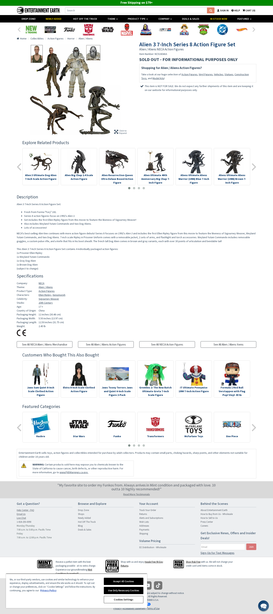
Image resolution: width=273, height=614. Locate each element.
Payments (144, 529)
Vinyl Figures (206, 74)
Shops (81, 514)
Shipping (143, 533)
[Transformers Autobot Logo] (88, 29)
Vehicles (218, 74)
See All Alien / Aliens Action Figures (106, 344)
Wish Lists (144, 521)
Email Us (21, 514)
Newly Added (53, 18)
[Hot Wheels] (241, 29)
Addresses (144, 525)
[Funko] (69, 29)
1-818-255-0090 (24, 521)
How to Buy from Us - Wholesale (217, 514)
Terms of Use (153, 608)
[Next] (254, 29)
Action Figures (189, 74)
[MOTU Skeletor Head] (146, 29)
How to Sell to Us (209, 518)
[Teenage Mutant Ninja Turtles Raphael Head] (203, 29)
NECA (41, 283)
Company (164, 18)
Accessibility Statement (134, 608)
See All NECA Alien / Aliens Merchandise (44, 344)
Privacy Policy (48, 590)
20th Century (46, 302)
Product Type (137, 18)
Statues (229, 74)
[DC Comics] (222, 29)
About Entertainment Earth (214, 510)
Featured (243, 18)
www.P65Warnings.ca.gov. (74, 472)
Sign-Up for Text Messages (217, 553)
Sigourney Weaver (49, 298)
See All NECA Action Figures (167, 344)
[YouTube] (147, 585)
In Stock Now (218, 18)
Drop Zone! (29, 18)
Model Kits (158, 78)
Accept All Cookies (123, 581)
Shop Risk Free (193, 561)
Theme (112, 18)
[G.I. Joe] (165, 29)
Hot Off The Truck (85, 18)
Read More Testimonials (136, 494)
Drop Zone (83, 510)
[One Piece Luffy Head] (184, 29)
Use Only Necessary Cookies (123, 590)
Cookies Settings (123, 599)
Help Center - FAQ (25, 510)
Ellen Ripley (45, 295)
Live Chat (21, 518)
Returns (143, 514)
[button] (263, 605)
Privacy (117, 608)
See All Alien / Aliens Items (228, 344)
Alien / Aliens (46, 287)
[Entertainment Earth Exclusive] (50, 29)
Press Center (207, 521)
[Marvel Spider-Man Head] (126, 29)
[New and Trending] (31, 29)
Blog (80, 525)
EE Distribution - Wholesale (152, 547)
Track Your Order (147, 510)
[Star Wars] (107, 29)
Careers (204, 525)
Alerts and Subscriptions (151, 518)
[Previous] (19, 29)
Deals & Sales (190, 18)
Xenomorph (59, 295)
